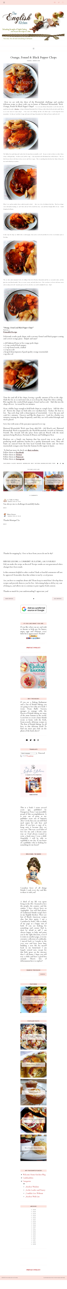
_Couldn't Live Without (34, 1193)
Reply (5, 508)
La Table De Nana (13, 500)
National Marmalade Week (43, 463)
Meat (32, 463)
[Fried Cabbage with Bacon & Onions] (33, 1049)
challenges (7, 463)
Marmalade (26, 463)
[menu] (4, 2)
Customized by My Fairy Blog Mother (54, 1277)
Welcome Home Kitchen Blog (34, 1174)
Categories (27, 1181)
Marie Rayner (11, 514)
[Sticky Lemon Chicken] (33, 1077)
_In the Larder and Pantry (35, 1190)
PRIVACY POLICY (33, 648)
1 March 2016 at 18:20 (14, 516)
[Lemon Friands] (33, 1105)
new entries (9, 598)
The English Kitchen (12, 1277)
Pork (53, 463)
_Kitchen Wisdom (32, 1187)
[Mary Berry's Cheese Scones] (33, 1160)
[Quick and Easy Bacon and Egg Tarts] (33, 1132)
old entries (58, 598)
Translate (30, 756)
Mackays (19, 463)
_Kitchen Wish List (32, 1196)
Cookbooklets (28, 1178)
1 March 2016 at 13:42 (14, 501)
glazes (14, 463)
